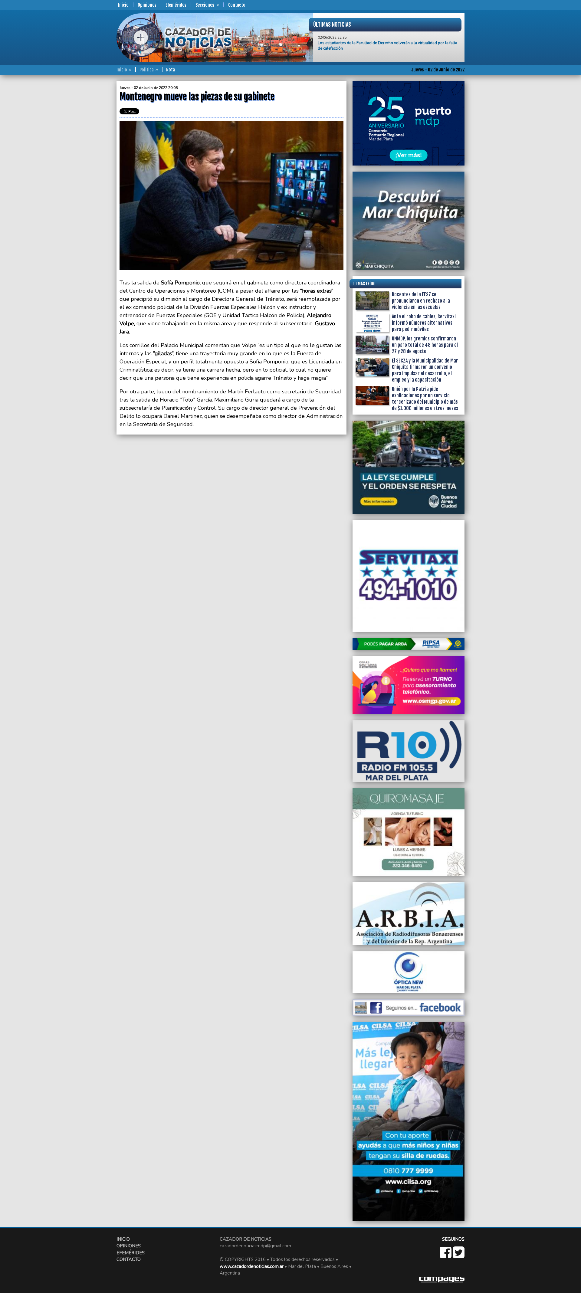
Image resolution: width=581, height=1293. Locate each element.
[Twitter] (458, 1256)
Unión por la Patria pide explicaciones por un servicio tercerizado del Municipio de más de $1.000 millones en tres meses (425, 398)
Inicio (123, 5)
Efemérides (176, 5)
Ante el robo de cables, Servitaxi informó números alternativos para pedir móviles (424, 322)
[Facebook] (446, 1256)
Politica (147, 70)
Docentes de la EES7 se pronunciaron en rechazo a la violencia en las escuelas (421, 300)
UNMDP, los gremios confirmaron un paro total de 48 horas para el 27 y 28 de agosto (425, 345)
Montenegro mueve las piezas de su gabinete (358, 44)
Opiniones (147, 5)
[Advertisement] (92, 172)
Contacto (236, 5)
